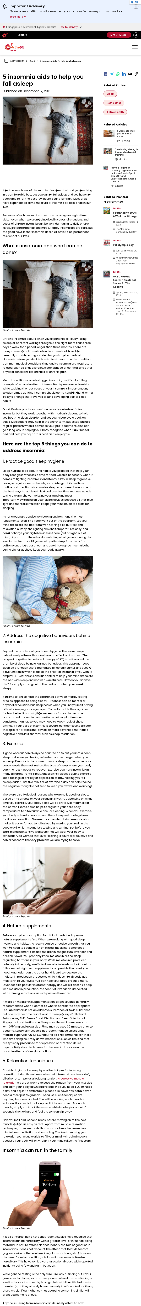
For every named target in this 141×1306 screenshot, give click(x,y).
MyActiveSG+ (119, 35)
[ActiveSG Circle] (15, 47)
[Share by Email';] (130, 74)
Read (32, 61)
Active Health (17, 60)
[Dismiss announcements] (136, 6)
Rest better (114, 103)
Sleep (110, 94)
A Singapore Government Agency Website (31, 27)
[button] (136, 35)
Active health (115, 112)
